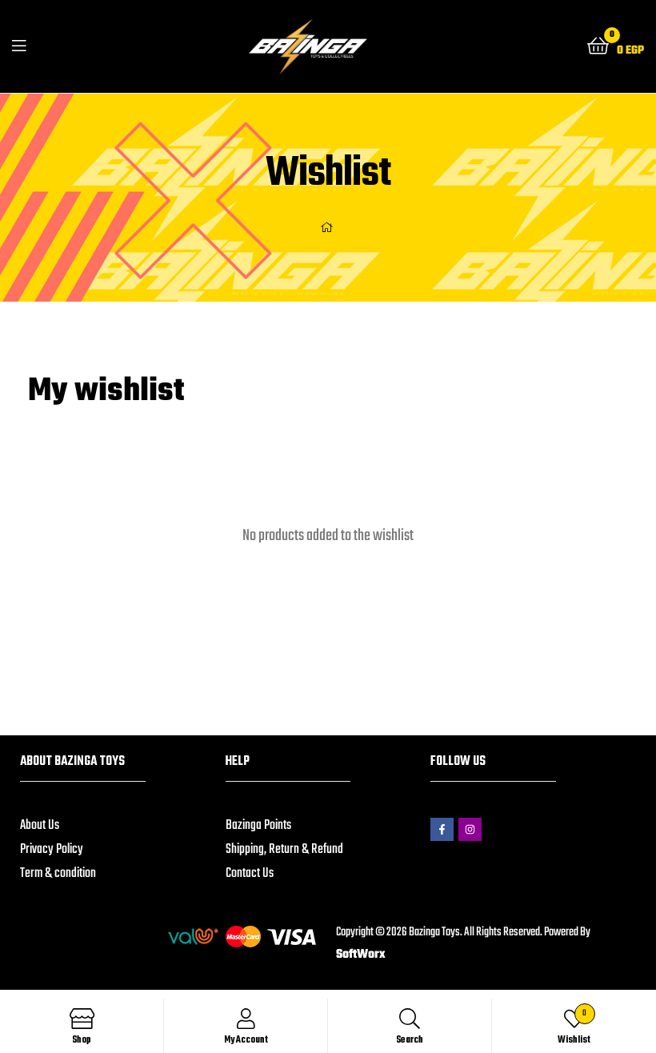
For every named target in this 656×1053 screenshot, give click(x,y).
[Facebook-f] (442, 829)
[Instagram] (470, 829)
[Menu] (19, 46)
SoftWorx (361, 954)
